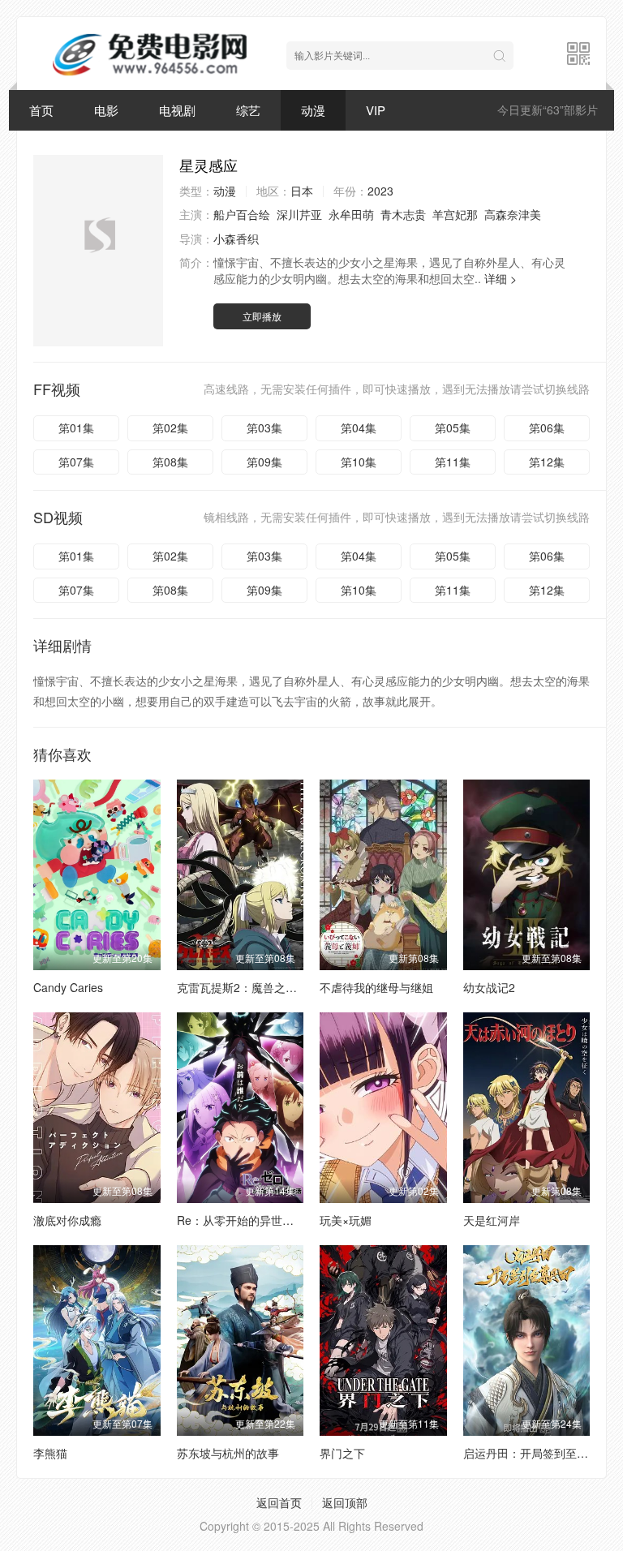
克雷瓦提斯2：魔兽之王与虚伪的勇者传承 (282, 987)
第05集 (452, 427)
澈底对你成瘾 (67, 1220)
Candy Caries (68, 987)
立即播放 (262, 316)
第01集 (76, 427)
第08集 (170, 461)
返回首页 (279, 1502)
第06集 (547, 427)
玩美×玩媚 (346, 1220)
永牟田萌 (351, 214)
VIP (375, 109)
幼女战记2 (489, 987)
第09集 (264, 461)
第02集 (170, 427)
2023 (380, 191)
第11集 (452, 461)
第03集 (264, 427)
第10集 (358, 461)
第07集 (76, 461)
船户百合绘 (241, 214)
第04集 (358, 427)
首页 (41, 109)
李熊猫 (50, 1453)
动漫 (313, 109)
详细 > (500, 278)
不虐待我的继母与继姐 (376, 987)
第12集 (547, 461)
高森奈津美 (512, 214)
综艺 (248, 109)
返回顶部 (344, 1502)
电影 (106, 109)
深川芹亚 (299, 214)
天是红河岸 (491, 1220)
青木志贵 (403, 214)
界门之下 (342, 1453)
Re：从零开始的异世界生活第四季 (263, 1220)
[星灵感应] (98, 250)
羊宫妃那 (455, 214)
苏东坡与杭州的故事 (228, 1453)
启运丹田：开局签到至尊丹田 (537, 1453)
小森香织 (236, 238)
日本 (301, 191)
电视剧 (177, 109)
